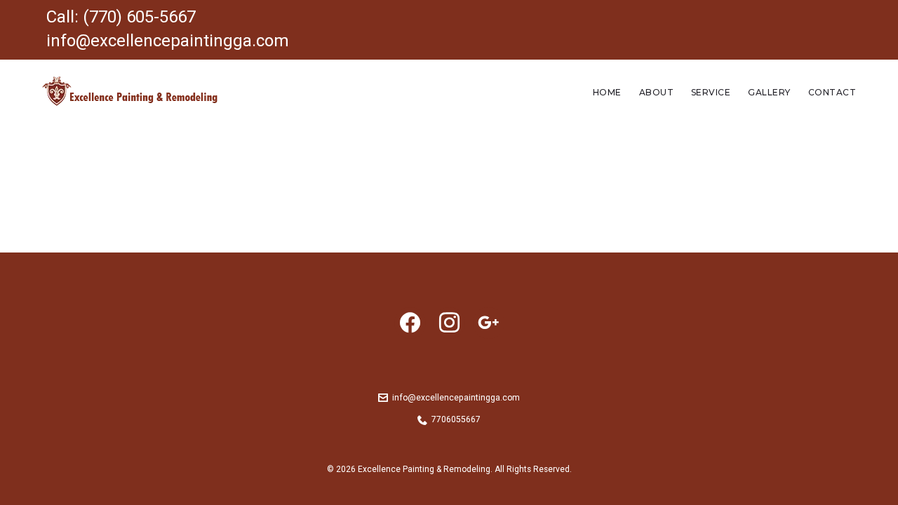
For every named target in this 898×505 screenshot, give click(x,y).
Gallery (769, 92)
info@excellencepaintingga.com (167, 40)
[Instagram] (449, 322)
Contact (832, 92)
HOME (607, 92)
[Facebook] (410, 322)
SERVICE (710, 92)
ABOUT (656, 92)
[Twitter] (488, 322)
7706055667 (456, 419)
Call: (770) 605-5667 (121, 17)
